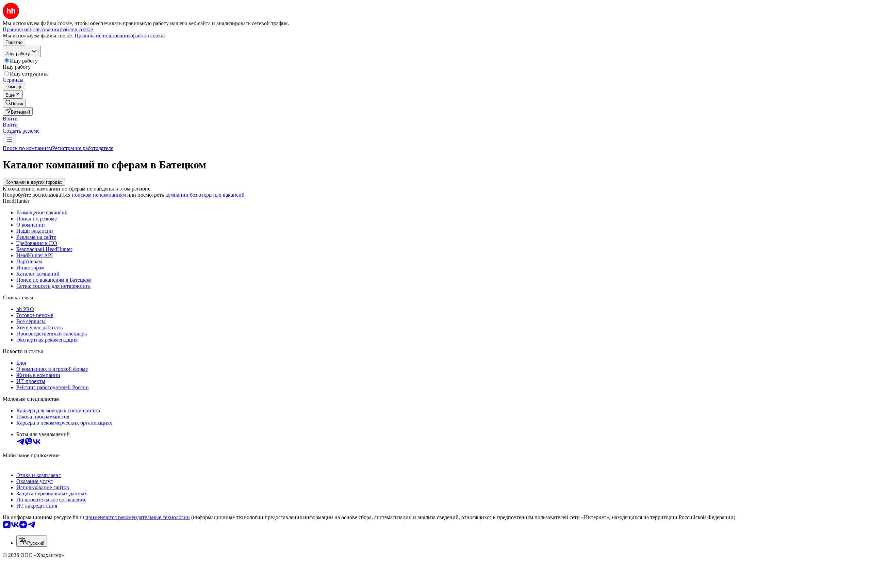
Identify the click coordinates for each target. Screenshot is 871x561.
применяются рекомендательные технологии (137, 517)
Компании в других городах (33, 182)
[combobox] (31, 541)
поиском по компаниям (99, 195)
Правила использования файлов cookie (120, 35)
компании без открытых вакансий (205, 195)
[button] (10, 118)
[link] (14, 103)
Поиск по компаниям (27, 148)
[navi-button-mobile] (9, 139)
